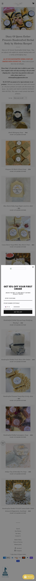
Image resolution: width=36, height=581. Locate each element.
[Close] (33, 267)
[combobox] (7, 307)
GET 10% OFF (18, 312)
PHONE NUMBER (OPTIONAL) (11, 303)
